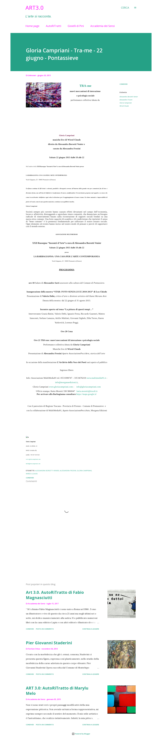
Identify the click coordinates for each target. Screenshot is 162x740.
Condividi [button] (124, 84)
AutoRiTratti (53, 26)
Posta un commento (45, 629)
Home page (32, 26)
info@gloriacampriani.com (33, 463)
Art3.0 (34, 7)
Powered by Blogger (82, 734)
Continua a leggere (90, 629)
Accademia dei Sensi (102, 26)
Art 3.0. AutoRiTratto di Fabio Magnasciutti (55, 595)
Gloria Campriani (126, 103)
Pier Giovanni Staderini (49, 643)
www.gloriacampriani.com (33, 459)
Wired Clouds (124, 106)
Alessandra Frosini (126, 100)
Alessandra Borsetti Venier (129, 97)
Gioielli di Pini (76, 26)
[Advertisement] (63, 555)
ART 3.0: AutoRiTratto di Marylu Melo (57, 690)
